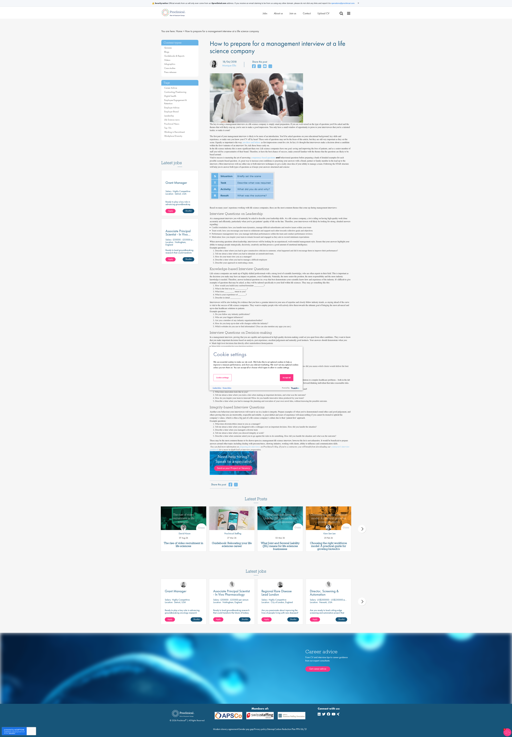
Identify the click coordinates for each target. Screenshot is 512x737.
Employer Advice (171, 107)
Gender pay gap (246, 729)
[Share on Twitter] (259, 66)
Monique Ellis (229, 65)
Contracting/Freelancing (175, 91)
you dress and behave (251, 142)
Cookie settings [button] (222, 377)
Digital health (170, 95)
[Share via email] (265, 66)
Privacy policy (260, 729)
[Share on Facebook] (254, 66)
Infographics (169, 64)
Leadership (169, 115)
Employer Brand (171, 111)
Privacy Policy (227, 388)
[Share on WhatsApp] (270, 66)
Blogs (166, 51)
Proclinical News (171, 123)
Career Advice (170, 87)
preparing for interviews (250, 446)
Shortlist (188, 210)
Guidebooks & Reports (174, 55)
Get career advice (317, 668)
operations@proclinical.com (343, 3)
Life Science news (172, 119)
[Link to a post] (183, 518)
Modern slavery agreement (225, 729)
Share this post (259, 61)
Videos (167, 60)
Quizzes (168, 47)
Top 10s (167, 127)
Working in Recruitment (174, 131)
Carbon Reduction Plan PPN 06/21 (291, 729)
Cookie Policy (217, 388)
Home (179, 31)
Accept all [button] (287, 377)
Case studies (169, 68)
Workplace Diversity (173, 135)
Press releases (170, 72)
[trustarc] (295, 388)
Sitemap (270, 729)
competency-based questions (263, 157)
